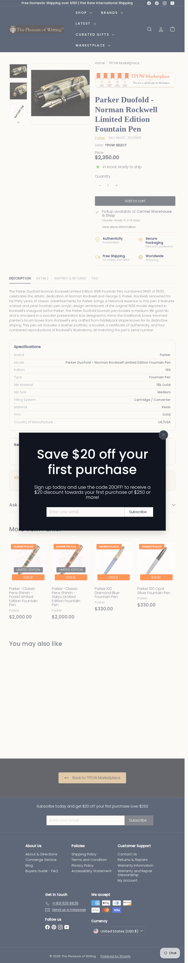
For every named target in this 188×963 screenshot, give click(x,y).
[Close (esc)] (163, 435)
